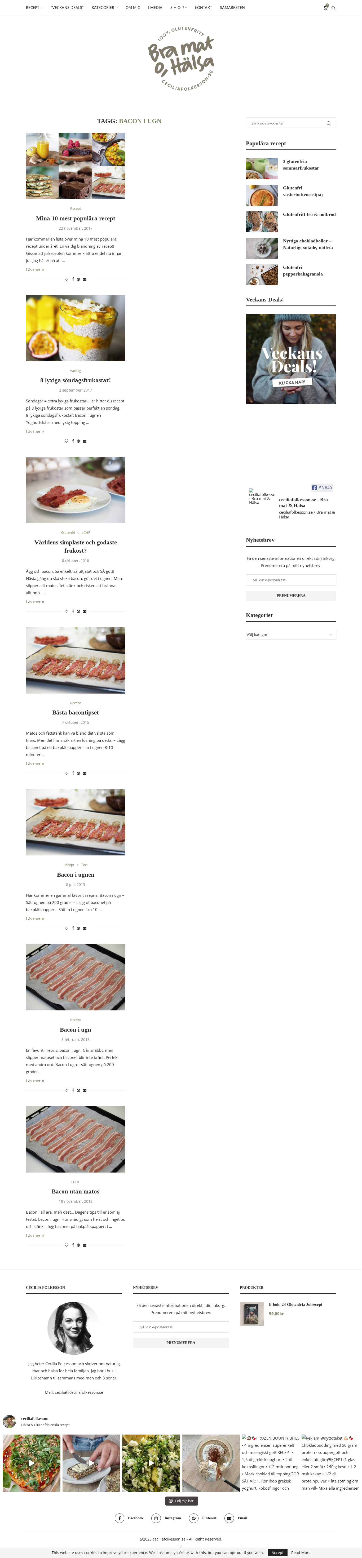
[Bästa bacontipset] (75, 660)
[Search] (333, 8)
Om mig (133, 8)
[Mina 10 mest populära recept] (75, 166)
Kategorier (103, 8)
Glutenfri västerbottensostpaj (303, 191)
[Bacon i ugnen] (75, 822)
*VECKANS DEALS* (67, 8)
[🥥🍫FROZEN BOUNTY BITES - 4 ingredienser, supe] (271, 1463)
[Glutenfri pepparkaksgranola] (262, 274)
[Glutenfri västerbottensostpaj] (262, 195)
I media (155, 8)
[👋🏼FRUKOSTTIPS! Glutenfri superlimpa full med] (91, 1463)
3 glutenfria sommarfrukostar (301, 165)
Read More (301, 1553)
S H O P (177, 8)
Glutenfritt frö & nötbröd (309, 214)
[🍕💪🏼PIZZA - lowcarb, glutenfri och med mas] (31, 1463)
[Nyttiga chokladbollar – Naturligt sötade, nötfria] (262, 248)
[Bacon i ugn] (75, 977)
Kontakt (203, 8)
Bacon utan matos (75, 1191)
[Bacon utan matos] (75, 1139)
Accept (278, 1552)
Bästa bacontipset (75, 712)
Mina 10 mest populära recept (75, 218)
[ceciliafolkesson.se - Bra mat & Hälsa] (262, 496)
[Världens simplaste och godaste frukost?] (75, 490)
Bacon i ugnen (75, 874)
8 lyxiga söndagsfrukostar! (75, 380)
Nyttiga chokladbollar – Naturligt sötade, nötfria (308, 244)
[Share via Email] (84, 279)
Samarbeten (232, 8)
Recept (32, 8)
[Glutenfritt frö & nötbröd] (262, 221)
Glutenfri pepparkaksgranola (303, 271)
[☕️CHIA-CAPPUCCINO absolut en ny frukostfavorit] (211, 1463)
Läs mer (33, 269)
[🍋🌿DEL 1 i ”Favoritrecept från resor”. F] (151, 1463)
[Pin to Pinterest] (78, 279)
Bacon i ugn (75, 1029)
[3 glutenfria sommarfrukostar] (262, 168)
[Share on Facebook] (73, 279)
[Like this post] (66, 279)
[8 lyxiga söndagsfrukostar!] (75, 328)
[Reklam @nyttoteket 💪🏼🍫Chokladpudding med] (330, 1463)
